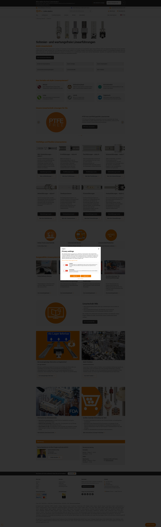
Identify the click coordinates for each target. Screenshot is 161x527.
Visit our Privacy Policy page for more (69, 260)
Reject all (75, 276)
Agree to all (86, 276)
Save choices (80, 278)
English (63, 248)
